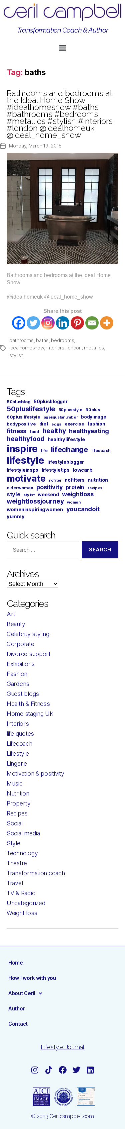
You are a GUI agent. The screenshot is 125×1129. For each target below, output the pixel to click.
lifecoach (101, 450)
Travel (15, 883)
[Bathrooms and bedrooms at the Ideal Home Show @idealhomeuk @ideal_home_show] (62, 208)
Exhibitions (21, 663)
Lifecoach (19, 743)
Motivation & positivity (35, 773)
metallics (94, 347)
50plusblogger (51, 401)
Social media (23, 833)
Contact (18, 1024)
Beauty (16, 623)
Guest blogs (23, 693)
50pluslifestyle (31, 409)
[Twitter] (33, 322)
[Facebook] (18, 322)
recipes (95, 488)
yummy (16, 516)
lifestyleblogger (65, 462)
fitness (16, 430)
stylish (16, 355)
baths (42, 340)
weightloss (77, 494)
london (74, 347)
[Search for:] (41, 551)
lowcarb (82, 470)
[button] (62, 48)
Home (15, 963)
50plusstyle (70, 409)
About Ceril (21, 993)
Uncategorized (26, 902)
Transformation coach (36, 873)
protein (75, 487)
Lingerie (17, 763)
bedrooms (62, 340)
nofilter (55, 480)
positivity (49, 487)
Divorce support (29, 653)
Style (13, 843)
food (34, 431)
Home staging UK (30, 713)
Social (14, 823)
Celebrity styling (28, 633)
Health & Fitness (28, 703)
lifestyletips (56, 470)
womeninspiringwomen (35, 510)
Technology (22, 853)
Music (15, 783)
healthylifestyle (66, 439)
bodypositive (21, 423)
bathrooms (21, 340)
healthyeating (89, 430)
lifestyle (25, 460)
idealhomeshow (26, 347)
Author (16, 1008)
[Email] (92, 322)
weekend (48, 494)
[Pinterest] (77, 322)
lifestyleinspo (22, 470)
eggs (56, 424)
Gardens (18, 683)
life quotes (20, 733)
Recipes (17, 813)
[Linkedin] (62, 322)
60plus (92, 409)
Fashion (17, 673)
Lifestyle (18, 753)
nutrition (98, 480)
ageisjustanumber (61, 417)
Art (11, 614)
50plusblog (18, 401)
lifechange (69, 449)
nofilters (75, 480)
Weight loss (22, 912)
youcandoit (83, 509)
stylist (28, 495)
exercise (74, 423)
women (74, 502)
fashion (96, 423)
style (13, 494)
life (44, 450)
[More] (106, 322)
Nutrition (18, 793)
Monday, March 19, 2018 (35, 145)
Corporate (20, 643)
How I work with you (32, 978)
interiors (55, 347)
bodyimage (93, 417)
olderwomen (20, 487)
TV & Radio (21, 893)
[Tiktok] (48, 1070)
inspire (22, 448)
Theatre (17, 863)
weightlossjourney (35, 501)
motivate (26, 478)
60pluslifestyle (23, 417)
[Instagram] (48, 322)
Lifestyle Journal (62, 1047)
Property (19, 803)
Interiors (18, 723)
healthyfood (25, 439)
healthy (54, 431)
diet (43, 423)
